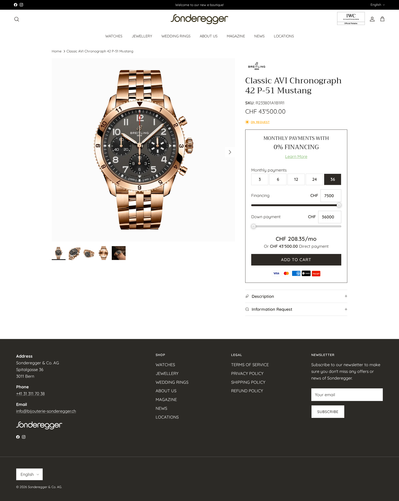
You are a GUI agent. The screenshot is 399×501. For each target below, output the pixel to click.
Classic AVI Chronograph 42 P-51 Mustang (99, 51)
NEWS (259, 35)
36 (332, 179)
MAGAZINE (236, 35)
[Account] (371, 19)
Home (56, 51)
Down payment (266, 216)
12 (296, 179)
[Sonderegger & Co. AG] (199, 19)
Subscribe (328, 411)
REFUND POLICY (247, 390)
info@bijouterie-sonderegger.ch (46, 411)
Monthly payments (269, 170)
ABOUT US (209, 35)
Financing (260, 195)
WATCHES (113, 35)
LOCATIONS (284, 35)
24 (314, 179)
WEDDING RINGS (175, 35)
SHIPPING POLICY (248, 382)
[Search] (16, 19)
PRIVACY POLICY (247, 373)
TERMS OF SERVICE (250, 364)
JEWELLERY (142, 35)
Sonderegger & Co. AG (44, 487)
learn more (296, 156)
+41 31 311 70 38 (30, 393)
